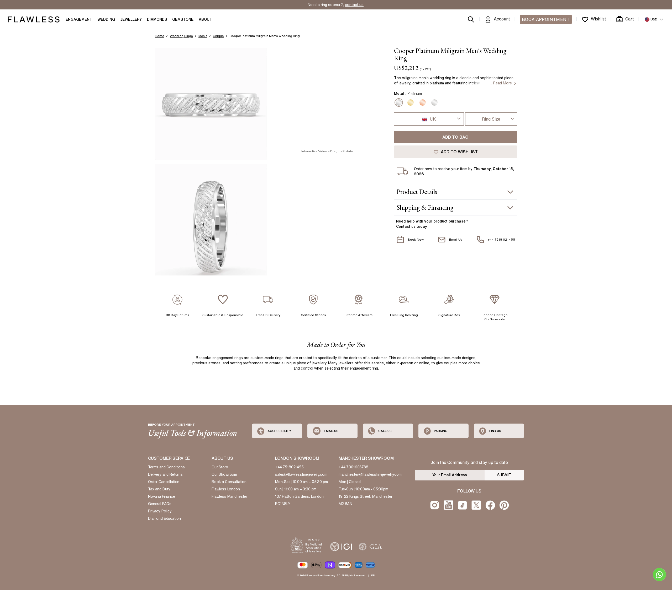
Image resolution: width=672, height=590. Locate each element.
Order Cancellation (163, 482)
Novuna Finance (161, 496)
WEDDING (106, 19)
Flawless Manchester (229, 496)
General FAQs (159, 504)
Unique (218, 35)
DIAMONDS (157, 19)
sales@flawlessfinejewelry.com (301, 474)
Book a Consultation (229, 482)
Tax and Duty (159, 489)
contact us (354, 5)
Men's (202, 35)
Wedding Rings (181, 35)
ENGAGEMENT (79, 19)
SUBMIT (504, 475)
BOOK (546, 19)
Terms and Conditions (166, 467)
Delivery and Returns (165, 474)
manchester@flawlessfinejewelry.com (370, 474)
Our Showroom (224, 474)
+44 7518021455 (289, 467)
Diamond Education (164, 518)
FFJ (373, 575)
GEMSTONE (182, 19)
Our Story (220, 467)
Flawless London (226, 489)
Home (159, 35)
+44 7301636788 (353, 467)
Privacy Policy (160, 511)
